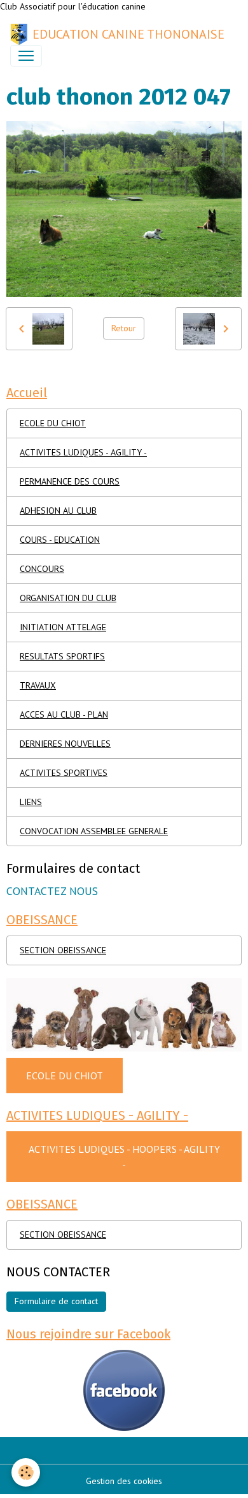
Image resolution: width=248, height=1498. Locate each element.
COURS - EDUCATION (60, 539)
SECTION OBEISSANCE (63, 950)
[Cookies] (25, 1472)
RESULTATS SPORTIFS (62, 656)
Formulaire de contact (56, 1301)
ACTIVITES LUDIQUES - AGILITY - (83, 452)
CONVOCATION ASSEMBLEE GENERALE (94, 831)
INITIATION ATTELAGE (63, 627)
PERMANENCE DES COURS (70, 481)
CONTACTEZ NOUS (52, 891)
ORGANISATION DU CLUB (68, 598)
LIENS (31, 802)
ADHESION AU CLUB (58, 510)
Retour (123, 328)
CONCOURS (42, 568)
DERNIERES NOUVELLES (65, 743)
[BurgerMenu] (26, 56)
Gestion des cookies (124, 1481)
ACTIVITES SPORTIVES (63, 772)
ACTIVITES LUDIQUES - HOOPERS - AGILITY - (124, 1157)
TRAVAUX (38, 685)
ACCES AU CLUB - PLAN (64, 714)
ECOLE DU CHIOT (53, 423)
